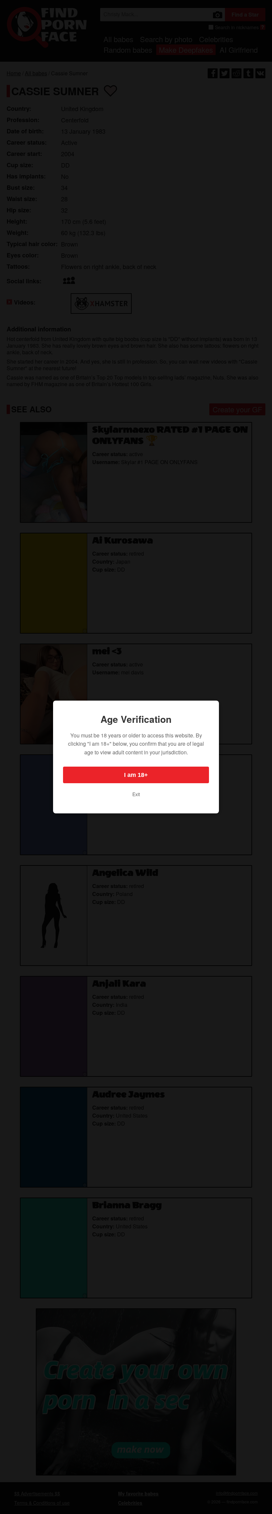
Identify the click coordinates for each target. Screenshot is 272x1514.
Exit (136, 794)
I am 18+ (136, 775)
